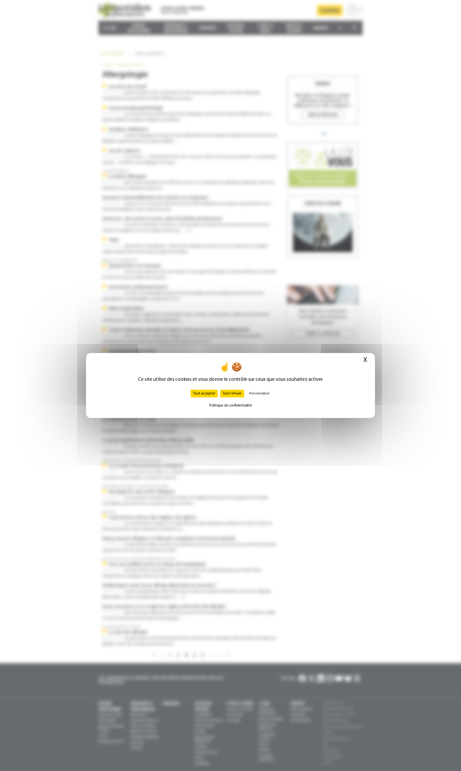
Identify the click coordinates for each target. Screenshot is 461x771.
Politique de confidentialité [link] (230, 405)
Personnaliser (259, 393)
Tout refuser (232, 393)
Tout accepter (204, 393)
